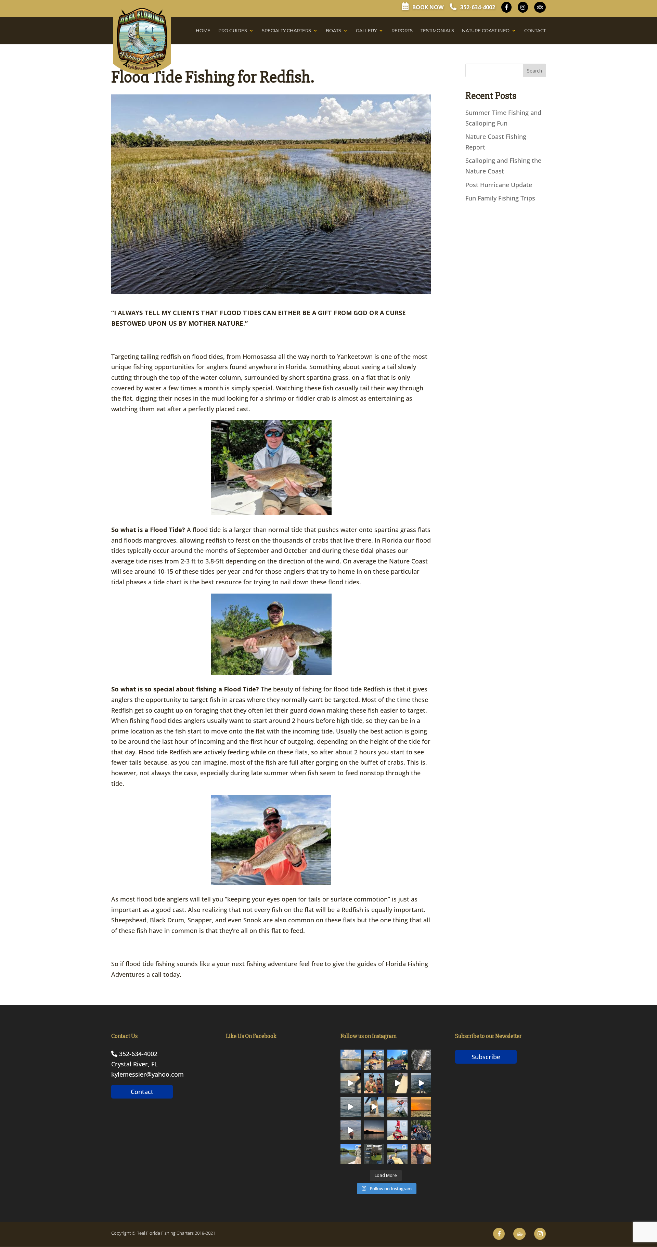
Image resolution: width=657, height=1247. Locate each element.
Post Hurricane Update (498, 185)
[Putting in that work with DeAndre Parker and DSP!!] (374, 1154)
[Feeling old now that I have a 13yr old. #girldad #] (421, 1154)
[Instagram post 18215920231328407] (421, 1083)
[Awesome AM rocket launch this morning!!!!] (374, 1130)
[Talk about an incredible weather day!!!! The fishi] (397, 1154)
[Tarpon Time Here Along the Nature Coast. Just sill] (350, 1107)
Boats (333, 30)
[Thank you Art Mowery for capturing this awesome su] (421, 1107)
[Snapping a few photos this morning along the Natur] (374, 1060)
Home (203, 30)
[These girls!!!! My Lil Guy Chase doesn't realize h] (421, 1130)
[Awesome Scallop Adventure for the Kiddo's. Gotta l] (374, 1083)
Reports (402, 30)
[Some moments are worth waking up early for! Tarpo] (374, 1107)
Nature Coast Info (486, 30)
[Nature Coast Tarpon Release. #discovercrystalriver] (397, 1083)
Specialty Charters (286, 30)
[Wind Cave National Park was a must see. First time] (397, 1060)
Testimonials (437, 30)
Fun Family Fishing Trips (500, 198)
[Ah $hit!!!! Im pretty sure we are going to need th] (350, 1083)
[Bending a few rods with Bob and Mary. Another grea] (397, 1130)
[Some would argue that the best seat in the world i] (421, 1060)
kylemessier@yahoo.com (147, 1074)
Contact (535, 30)
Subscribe (486, 1057)
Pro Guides (232, 30)
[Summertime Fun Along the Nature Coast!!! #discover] (350, 1130)
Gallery (366, 30)
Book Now (427, 7)
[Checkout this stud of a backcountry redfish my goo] (350, 1154)
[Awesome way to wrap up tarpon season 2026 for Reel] (397, 1107)
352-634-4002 (477, 7)
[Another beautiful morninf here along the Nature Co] (350, 1060)
